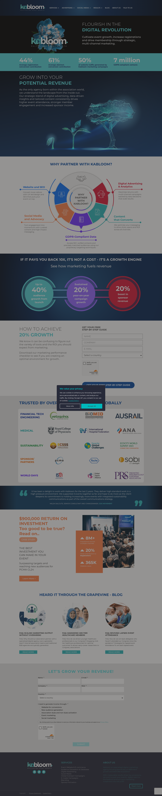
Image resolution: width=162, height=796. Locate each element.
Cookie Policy (73, 401)
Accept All (92, 406)
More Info (70, 406)
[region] (81, 398)
